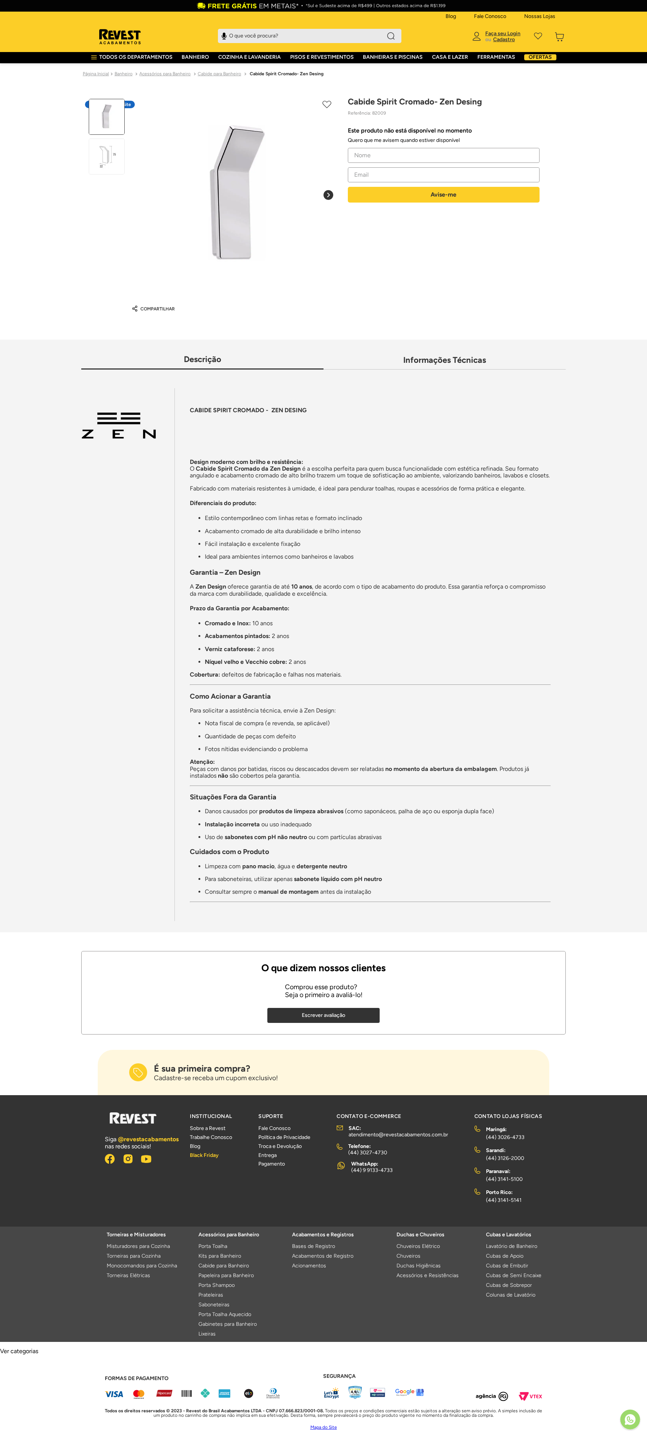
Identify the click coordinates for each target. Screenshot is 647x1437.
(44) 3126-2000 (505, 1158)
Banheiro (124, 73)
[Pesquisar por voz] (224, 35)
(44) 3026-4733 (505, 1137)
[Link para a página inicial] (95, 74)
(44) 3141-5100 (504, 1179)
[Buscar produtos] (390, 35)
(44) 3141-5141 (504, 1200)
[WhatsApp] (630, 1420)
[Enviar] (444, 195)
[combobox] (309, 36)
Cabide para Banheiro (219, 73)
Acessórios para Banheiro (165, 73)
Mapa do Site (323, 1427)
